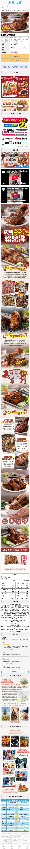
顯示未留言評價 (24, 639)
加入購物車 (16, 56)
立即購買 (16, 60)
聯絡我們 (12, 835)
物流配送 (3, 833)
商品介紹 (6, 66)
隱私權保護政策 (24, 833)
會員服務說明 (16, 833)
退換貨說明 (9, 833)
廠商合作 (18, 835)
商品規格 (15, 66)
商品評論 (23, 66)
